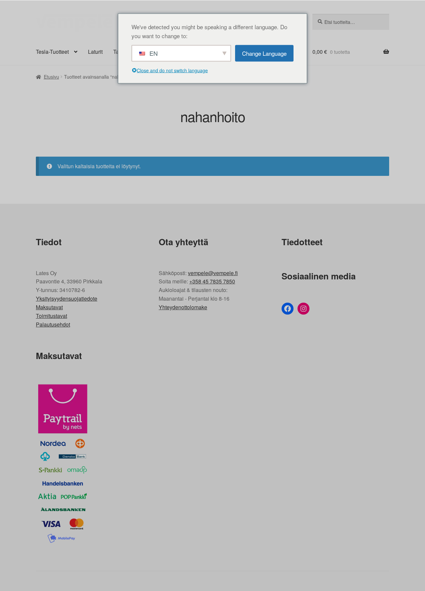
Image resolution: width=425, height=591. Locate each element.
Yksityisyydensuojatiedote (66, 298)
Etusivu (51, 76)
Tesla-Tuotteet (52, 51)
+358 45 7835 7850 (212, 281)
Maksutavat (49, 307)
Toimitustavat (51, 316)
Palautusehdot (53, 324)
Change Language (264, 53)
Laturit (95, 51)
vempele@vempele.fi (213, 273)
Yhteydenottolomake (183, 307)
